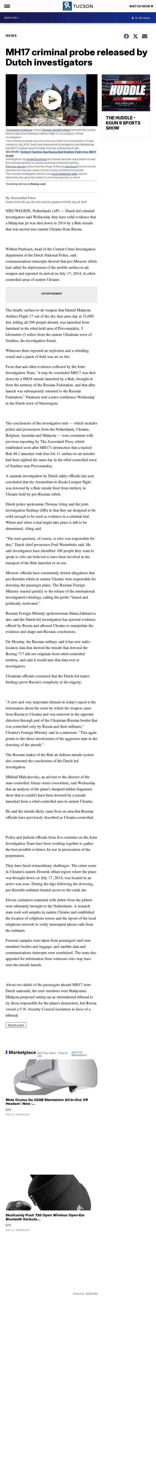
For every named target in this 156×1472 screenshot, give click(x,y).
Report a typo (16, 1025)
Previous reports (16, 166)
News (11, 36)
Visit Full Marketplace (79, 1053)
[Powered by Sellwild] (92, 1293)
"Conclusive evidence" (19, 129)
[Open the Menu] (7, 6)
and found (71, 166)
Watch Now (140, 6)
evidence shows (37, 159)
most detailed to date (64, 173)
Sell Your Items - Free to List (53, 1054)
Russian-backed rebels (56, 129)
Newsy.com (38, 184)
